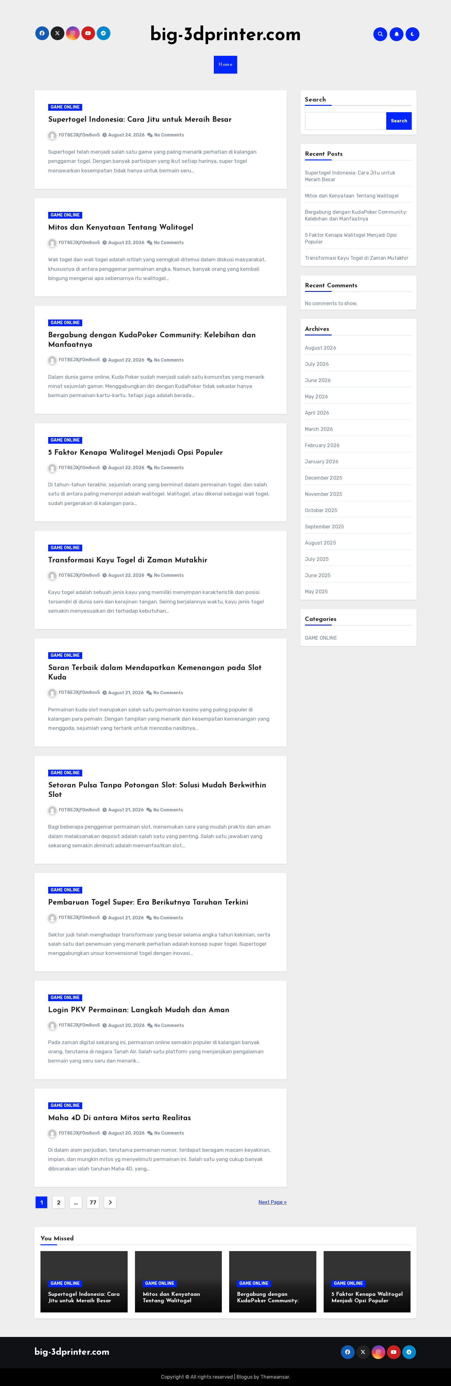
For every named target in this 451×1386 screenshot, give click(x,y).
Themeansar (274, 1377)
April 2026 (317, 413)
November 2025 (323, 494)
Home (225, 64)
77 (93, 1202)
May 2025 (316, 592)
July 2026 (317, 364)
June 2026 (318, 380)
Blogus (244, 1377)
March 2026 (319, 429)
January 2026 (321, 462)
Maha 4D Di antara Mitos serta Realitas (119, 1118)
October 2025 (321, 510)
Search (315, 100)
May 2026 (316, 397)
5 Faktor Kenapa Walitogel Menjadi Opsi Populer (135, 453)
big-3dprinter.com (225, 35)
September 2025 (324, 527)
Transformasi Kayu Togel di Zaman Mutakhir (127, 560)
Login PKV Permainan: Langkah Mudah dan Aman (138, 1010)
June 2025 (318, 575)
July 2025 (317, 559)
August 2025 (320, 543)
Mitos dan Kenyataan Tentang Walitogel (120, 228)
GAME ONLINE (65, 107)
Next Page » (273, 1202)
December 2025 (323, 478)
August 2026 (320, 348)
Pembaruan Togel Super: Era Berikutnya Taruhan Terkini (148, 902)
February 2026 (322, 445)
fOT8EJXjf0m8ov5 (79, 135)
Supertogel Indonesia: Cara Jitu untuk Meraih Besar (140, 120)
